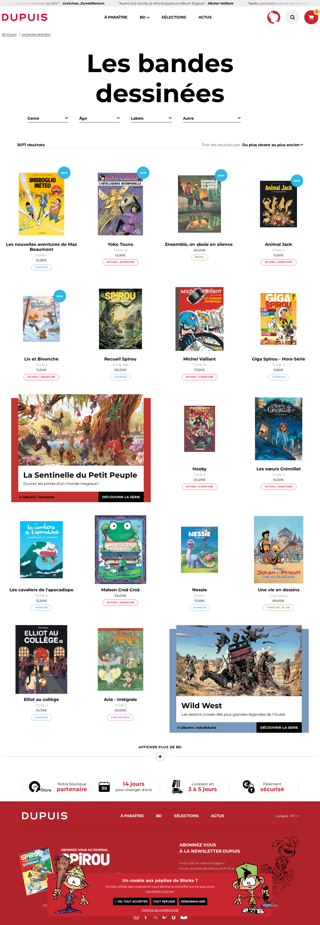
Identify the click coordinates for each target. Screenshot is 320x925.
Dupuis (26, 17)
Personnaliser (193, 901)
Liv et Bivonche (41, 358)
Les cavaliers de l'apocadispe (42, 589)
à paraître (116, 17)
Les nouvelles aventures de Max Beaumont (41, 247)
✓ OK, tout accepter (131, 901)
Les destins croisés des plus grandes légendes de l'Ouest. (233, 714)
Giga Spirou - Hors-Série (278, 358)
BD (143, 17)
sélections (174, 17)
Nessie (199, 589)
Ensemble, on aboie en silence (199, 244)
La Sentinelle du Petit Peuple (80, 475)
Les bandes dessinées (36, 34)
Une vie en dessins (279, 589)
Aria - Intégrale (120, 699)
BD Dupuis (9, 34)
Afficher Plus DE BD (160, 747)
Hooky (199, 468)
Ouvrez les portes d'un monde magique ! (61, 483)
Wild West (201, 705)
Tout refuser (164, 901)
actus (205, 17)
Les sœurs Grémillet (278, 468)
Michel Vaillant (199, 358)
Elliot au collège (41, 699)
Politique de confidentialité (160, 910)
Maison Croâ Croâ (120, 589)
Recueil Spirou (120, 358)
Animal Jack (278, 244)
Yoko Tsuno (120, 244)
